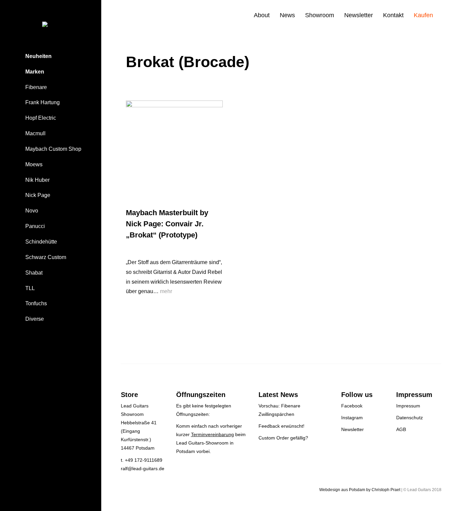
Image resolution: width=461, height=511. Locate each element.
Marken (34, 72)
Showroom (319, 15)
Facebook (351, 405)
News (287, 15)
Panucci (35, 226)
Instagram (352, 417)
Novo (31, 211)
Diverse (34, 319)
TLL (30, 288)
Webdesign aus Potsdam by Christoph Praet (359, 489)
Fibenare (36, 87)
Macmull (35, 133)
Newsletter (358, 15)
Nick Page (37, 195)
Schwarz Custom (45, 257)
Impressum (408, 405)
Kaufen (423, 15)
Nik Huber (37, 180)
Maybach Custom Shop (53, 149)
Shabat (34, 273)
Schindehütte (41, 242)
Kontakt (393, 15)
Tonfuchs (36, 303)
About (262, 15)
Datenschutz (409, 417)
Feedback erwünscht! (281, 426)
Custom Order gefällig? (283, 438)
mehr (166, 291)
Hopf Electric (40, 118)
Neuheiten (38, 56)
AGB (401, 429)
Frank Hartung (42, 102)
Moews (34, 164)
